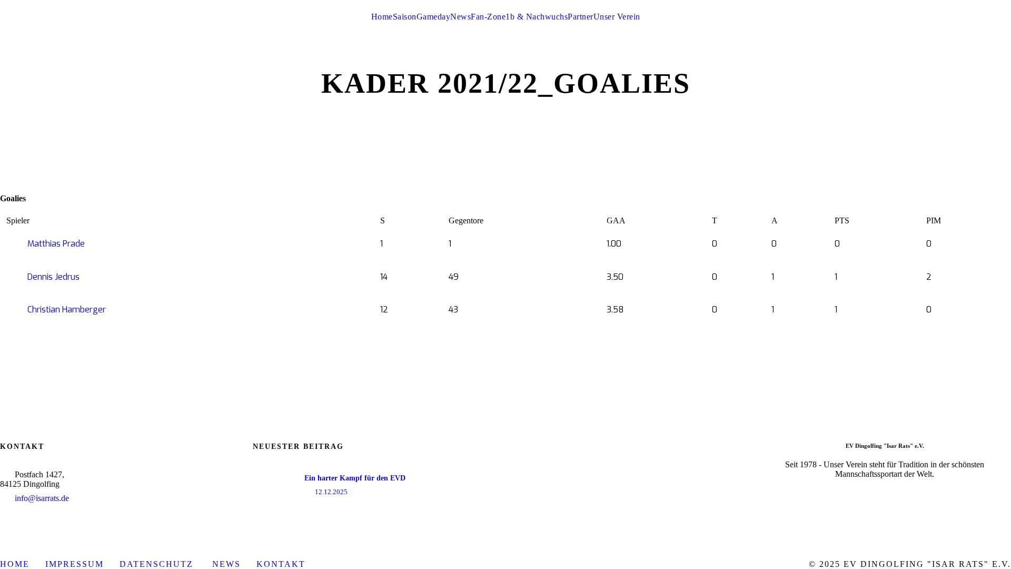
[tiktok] (930, 4)
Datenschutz (158, 564)
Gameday (434, 16)
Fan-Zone (488, 16)
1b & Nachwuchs (537, 16)
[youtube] (988, 4)
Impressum (74, 564)
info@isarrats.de (42, 498)
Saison (405, 16)
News (460, 16)
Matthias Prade (56, 243)
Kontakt (280, 564)
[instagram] (1008, 4)
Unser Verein (616, 16)
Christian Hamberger (66, 309)
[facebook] (969, 4)
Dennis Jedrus (53, 276)
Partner (580, 16)
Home (382, 16)
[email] (949, 4)
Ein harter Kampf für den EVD (354, 478)
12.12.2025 (331, 492)
